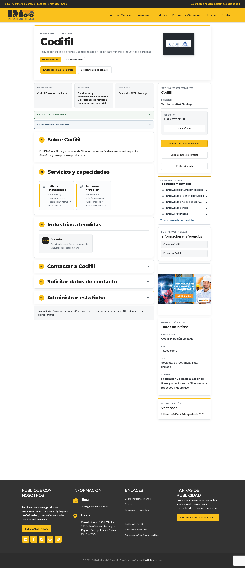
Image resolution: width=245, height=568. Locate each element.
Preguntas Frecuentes (137, 509)
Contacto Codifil (172, 244)
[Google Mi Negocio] (50, 539)
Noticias (211, 15)
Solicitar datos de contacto (95, 70)
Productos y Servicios (186, 15)
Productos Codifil (173, 253)
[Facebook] (33, 539)
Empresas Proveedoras (152, 15)
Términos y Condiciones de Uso (142, 535)
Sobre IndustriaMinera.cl (138, 498)
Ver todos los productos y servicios (184, 220)
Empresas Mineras (119, 15)
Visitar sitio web (184, 166)
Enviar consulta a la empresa (58, 70)
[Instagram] (58, 539)
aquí (238, 3)
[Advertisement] (122, 444)
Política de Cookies (135, 524)
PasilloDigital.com (152, 560)
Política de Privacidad (136, 529)
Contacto (228, 15)
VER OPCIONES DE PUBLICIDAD (198, 517)
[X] (42, 539)
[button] (94, 266)
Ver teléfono (184, 128)
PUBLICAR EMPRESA (36, 528)
